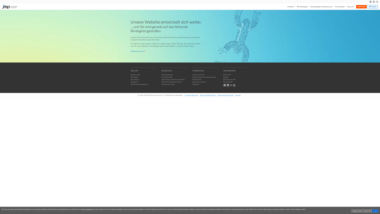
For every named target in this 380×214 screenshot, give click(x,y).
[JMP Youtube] (231, 86)
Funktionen (135, 79)
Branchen (135, 82)
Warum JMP (136, 75)
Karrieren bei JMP (230, 79)
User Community (199, 75)
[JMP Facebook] (224, 86)
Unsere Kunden (167, 77)
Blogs (226, 77)
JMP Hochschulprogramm (140, 84)
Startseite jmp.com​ (137, 51)
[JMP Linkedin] (228, 86)
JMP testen (361, 7)
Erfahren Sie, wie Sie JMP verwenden (205, 77)
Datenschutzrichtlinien (225, 95)
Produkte (135, 77)
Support (196, 84)
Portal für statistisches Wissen (172, 82)
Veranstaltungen (168, 75)
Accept (375, 211)
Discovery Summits (200, 82)
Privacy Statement (87, 209)
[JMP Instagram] (234, 86)
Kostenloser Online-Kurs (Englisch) (174, 79)
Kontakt (238, 95)
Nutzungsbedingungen (208, 95)
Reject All (367, 211)
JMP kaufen (373, 7)
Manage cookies (357, 211)
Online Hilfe (197, 79)
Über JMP (228, 75)
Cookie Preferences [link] (191, 95)
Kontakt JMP (229, 82)
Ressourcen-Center (169, 84)
